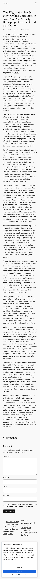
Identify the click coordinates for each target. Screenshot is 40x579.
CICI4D (16, 73)
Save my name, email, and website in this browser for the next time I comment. (21, 505)
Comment (7, 456)
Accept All (19, 571)
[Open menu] (36, 3)
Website (6, 495)
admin (17, 30)
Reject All (19, 567)
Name (6, 478)
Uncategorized (25, 30)
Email (5, 487)
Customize (19, 564)
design (5, 3)
